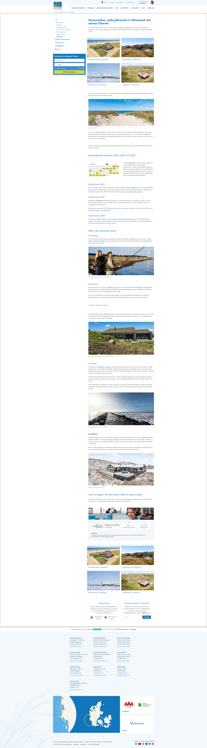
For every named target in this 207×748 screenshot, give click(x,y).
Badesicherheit (59, 22)
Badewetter (91, 297)
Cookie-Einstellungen (93, 744)
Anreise (59, 60)
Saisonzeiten (71, 12)
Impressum (76, 744)
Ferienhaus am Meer (127, 377)
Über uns (151, 8)
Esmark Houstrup (75, 652)
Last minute (135, 8)
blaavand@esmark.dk (75, 673)
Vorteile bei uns (59, 43)
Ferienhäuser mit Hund (105, 8)
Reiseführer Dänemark (61, 27)
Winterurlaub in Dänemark (112, 439)
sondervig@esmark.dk (76, 644)
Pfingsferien (147, 241)
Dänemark (90, 8)
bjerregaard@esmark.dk (100, 644)
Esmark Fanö (97, 667)
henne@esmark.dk (98, 658)
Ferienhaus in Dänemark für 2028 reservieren (123, 219)
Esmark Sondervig (75, 638)
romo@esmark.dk (121, 673)
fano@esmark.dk (98, 673)
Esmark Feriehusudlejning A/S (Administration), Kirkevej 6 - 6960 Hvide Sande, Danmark (77, 742)
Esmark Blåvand (75, 667)
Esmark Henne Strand (100, 652)
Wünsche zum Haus (61, 68)
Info (116, 8)
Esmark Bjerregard (99, 638)
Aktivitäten (125, 8)
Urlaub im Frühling (109, 239)
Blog (143, 8)
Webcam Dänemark (61, 34)
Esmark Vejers (121, 652)
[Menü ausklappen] (83, 19)
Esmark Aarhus (74, 681)
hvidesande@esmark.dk (123, 644)
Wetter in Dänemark (61, 32)
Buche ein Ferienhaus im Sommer (99, 305)
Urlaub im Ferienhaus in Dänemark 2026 (131, 192)
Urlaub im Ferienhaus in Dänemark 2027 (99, 210)
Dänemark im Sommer (113, 287)
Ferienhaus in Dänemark (124, 27)
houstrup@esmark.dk (75, 658)
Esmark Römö (121, 667)
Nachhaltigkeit (59, 46)
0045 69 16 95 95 (112, 525)
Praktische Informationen (62, 39)
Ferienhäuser (69, 72)
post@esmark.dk (74, 687)
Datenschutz (83, 744)
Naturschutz (59, 25)
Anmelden (147, 617)
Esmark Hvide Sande (123, 638)
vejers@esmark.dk (122, 658)
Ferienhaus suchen (77, 8)
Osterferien (103, 241)
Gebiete (59, 64)
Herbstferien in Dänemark (104, 367)
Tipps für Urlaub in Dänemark (63, 29)
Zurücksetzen (81, 68)
